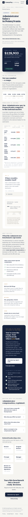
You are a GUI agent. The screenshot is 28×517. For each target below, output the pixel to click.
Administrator (19, 7)
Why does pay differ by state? (14, 417)
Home (3, 7)
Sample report (22, 2)
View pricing (14, 498)
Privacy (21, 513)
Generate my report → (14, 494)
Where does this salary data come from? (14, 423)
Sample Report (10, 513)
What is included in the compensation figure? (14, 430)
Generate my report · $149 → (14, 361)
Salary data (10, 7)
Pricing (17, 2)
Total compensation (9, 191)
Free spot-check (10, 365)
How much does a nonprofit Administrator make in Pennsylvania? (14, 410)
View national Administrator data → (11, 38)
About (16, 513)
